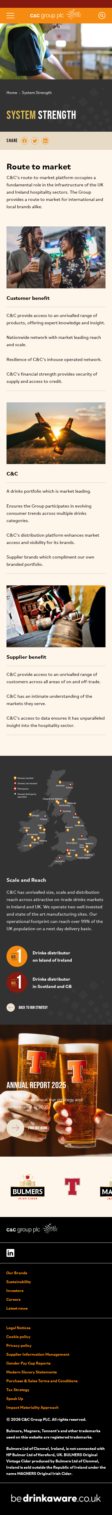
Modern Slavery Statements (31, 1372)
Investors (14, 1290)
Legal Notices (18, 1327)
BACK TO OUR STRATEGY (33, 1007)
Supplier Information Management (37, 1354)
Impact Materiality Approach (32, 1407)
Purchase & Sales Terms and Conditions (42, 1381)
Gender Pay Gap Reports (28, 1363)
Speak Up (14, 1398)
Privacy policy (19, 1345)
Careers (13, 1299)
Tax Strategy (17, 1389)
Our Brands (16, 1273)
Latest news (17, 1308)
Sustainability (18, 1281)
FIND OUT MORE (37, 1127)
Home (12, 93)
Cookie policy (18, 1336)
